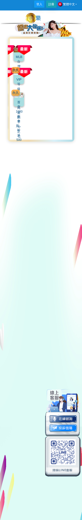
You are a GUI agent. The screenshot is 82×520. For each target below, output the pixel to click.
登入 (39, 4)
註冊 (51, 4)
